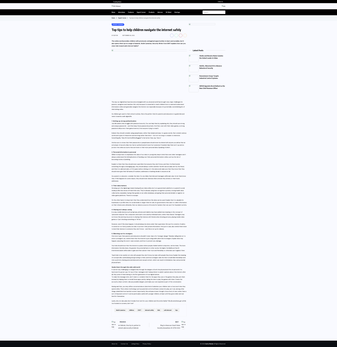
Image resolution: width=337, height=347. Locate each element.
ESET (169, 43)
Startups (177, 12)
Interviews (121, 12)
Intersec (160, 12)
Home (113, 18)
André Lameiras (120, 310)
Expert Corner (141, 12)
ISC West (168, 12)
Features (131, 12)
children (131, 310)
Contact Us (124, 344)
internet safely (149, 310)
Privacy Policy (147, 344)
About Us (114, 344)
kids (159, 310)
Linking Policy (135, 344)
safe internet (167, 310)
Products (152, 12)
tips (176, 310)
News (113, 12)
